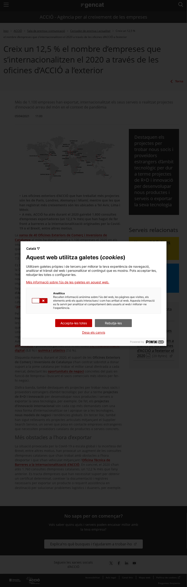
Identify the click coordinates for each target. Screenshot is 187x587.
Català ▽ (33, 248)
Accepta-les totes (73, 323)
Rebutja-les (113, 323)
